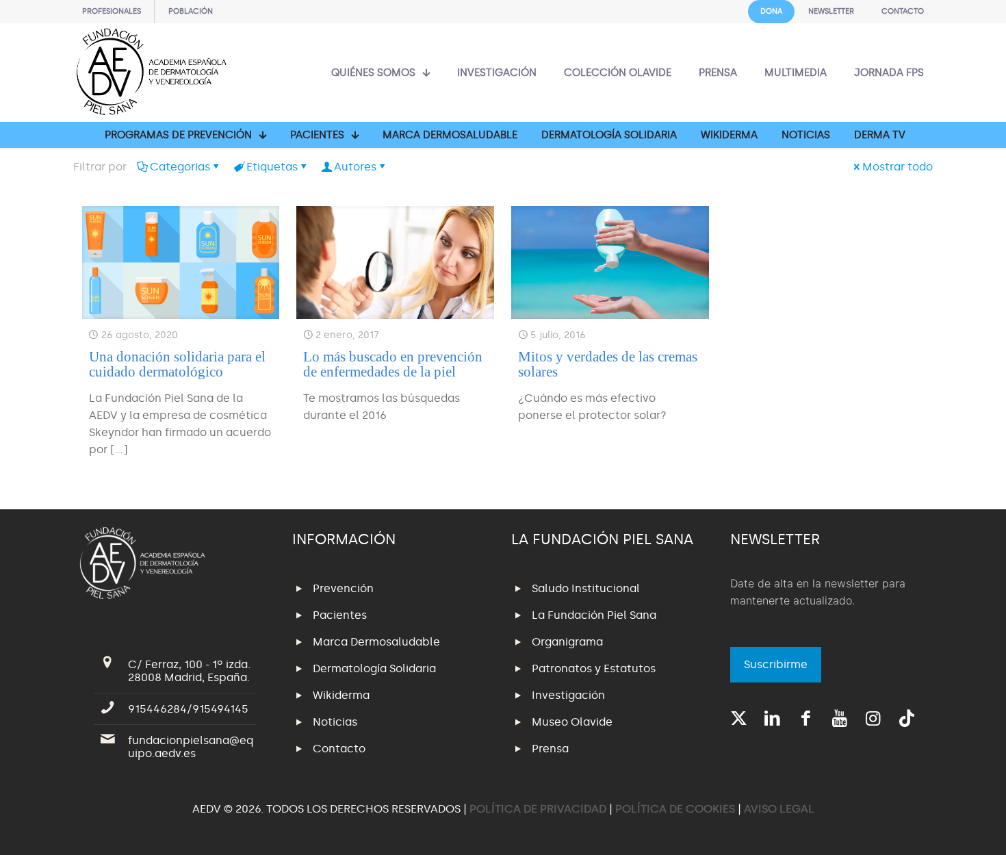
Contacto (339, 748)
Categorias (180, 166)
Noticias (335, 721)
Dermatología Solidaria (374, 668)
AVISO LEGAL (779, 808)
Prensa (550, 748)
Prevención (343, 588)
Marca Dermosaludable (376, 641)
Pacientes (340, 615)
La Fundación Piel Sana (594, 615)
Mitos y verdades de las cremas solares (607, 364)
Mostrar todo (897, 166)
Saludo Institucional (586, 588)
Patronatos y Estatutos (594, 668)
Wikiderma (341, 695)
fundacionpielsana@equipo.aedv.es (190, 747)
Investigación (568, 695)
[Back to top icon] (940, 827)
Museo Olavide (572, 721)
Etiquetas (272, 166)
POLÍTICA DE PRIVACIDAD (539, 808)
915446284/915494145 (188, 708)
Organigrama (567, 641)
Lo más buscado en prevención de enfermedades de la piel (392, 364)
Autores (355, 166)
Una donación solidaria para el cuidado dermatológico (177, 364)
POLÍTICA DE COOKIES (675, 808)
